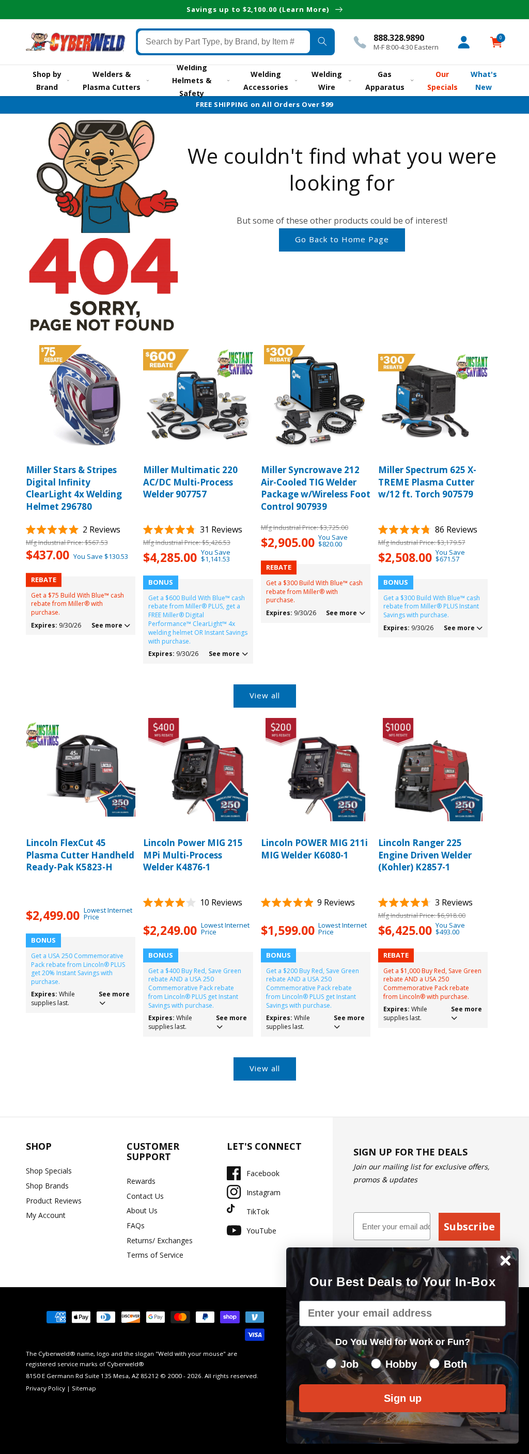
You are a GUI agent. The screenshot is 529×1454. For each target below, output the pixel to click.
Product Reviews (54, 1201)
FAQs (136, 1225)
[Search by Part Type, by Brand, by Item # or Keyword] (322, 41)
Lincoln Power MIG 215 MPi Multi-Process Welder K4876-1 (193, 855)
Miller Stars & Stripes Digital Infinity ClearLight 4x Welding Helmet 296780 (74, 488)
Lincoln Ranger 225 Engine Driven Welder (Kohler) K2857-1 (425, 855)
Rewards (141, 1181)
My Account (46, 1215)
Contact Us (145, 1196)
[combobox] (224, 41)
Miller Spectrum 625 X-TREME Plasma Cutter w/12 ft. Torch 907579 (427, 482)
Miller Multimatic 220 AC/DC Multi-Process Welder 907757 (190, 482)
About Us (142, 1210)
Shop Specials (49, 1171)
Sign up (403, 1398)
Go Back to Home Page (342, 239)
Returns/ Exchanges (160, 1240)
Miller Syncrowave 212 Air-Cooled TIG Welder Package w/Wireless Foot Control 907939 (315, 488)
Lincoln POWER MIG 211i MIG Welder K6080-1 (314, 849)
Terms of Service (155, 1255)
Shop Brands (47, 1186)
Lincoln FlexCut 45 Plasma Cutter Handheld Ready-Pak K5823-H (80, 855)
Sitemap (84, 1388)
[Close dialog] (505, 1261)
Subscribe (469, 1226)
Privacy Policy (45, 1388)
